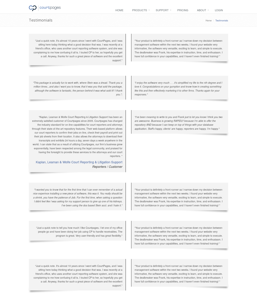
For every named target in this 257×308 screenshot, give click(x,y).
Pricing (182, 10)
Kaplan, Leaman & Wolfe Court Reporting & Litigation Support (79, 162)
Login (219, 10)
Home (119, 10)
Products (139, 10)
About (201, 10)
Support (162, 10)
